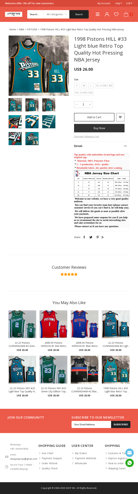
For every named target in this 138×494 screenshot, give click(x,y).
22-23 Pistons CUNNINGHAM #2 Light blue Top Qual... (116, 344)
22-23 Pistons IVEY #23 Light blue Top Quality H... (22, 390)
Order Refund (49, 463)
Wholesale (81, 463)
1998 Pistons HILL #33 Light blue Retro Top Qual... (115, 390)
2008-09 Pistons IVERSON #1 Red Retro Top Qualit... (53, 344)
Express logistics (118, 458)
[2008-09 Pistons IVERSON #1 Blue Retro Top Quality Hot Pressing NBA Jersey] (84, 324)
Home (12, 29)
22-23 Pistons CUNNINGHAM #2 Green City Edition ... (22, 344)
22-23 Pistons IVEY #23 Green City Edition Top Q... (53, 390)
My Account (103, 3)
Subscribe (121, 424)
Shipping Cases (117, 468)
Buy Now (99, 128)
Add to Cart (94, 117)
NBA (21, 29)
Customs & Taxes (118, 453)
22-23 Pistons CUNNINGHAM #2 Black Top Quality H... (84, 390)
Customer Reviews (69, 267)
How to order (116, 463)
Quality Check (50, 468)
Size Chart (48, 453)
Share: (77, 237)
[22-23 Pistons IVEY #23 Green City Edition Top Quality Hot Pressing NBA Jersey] (53, 370)
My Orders (81, 453)
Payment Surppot (52, 458)
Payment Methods (85, 458)
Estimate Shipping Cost (86, 136)
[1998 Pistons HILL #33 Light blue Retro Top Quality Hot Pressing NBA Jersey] (39, 66)
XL (104, 85)
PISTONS (32, 29)
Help (117, 3)
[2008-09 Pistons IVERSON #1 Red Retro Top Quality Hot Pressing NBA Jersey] (53, 324)
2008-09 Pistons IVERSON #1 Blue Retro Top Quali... (84, 344)
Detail (78, 146)
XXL (84, 92)
